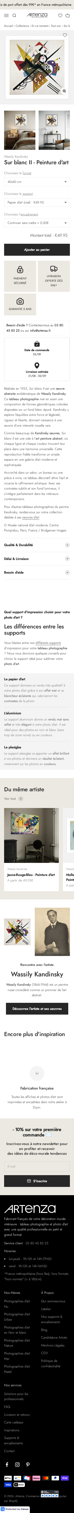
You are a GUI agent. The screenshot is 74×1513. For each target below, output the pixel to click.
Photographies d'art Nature (17, 1343)
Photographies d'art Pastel (17, 1369)
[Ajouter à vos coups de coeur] (65, 35)
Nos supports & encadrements (51, 1319)
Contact (9, 1451)
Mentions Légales (52, 1345)
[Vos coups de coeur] (60, 15)
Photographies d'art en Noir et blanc (17, 1330)
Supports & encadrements (13, 1440)
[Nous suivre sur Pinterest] (28, 1464)
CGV (44, 1353)
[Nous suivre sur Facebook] (7, 1464)
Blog (44, 1329)
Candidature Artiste (54, 1337)
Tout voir (56, 26)
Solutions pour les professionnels (16, 1396)
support (28, 193)
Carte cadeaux (13, 1422)
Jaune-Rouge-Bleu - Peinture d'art (31, 874)
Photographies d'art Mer (17, 1356)
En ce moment (40, 26)
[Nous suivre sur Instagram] (17, 1464)
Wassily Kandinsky (16, 156)
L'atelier (46, 1309)
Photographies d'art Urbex (17, 1317)
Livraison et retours (17, 1414)
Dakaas (25, 1509)
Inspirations (11, 1430)
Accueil (8, 26)
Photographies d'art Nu (17, 1304)
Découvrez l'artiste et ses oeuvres (37, 1008)
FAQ (7, 1406)
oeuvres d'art (30, 517)
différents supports (48, 642)
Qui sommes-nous (53, 1301)
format (27, 173)
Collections (22, 26)
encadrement (29, 214)
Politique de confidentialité (50, 1363)
